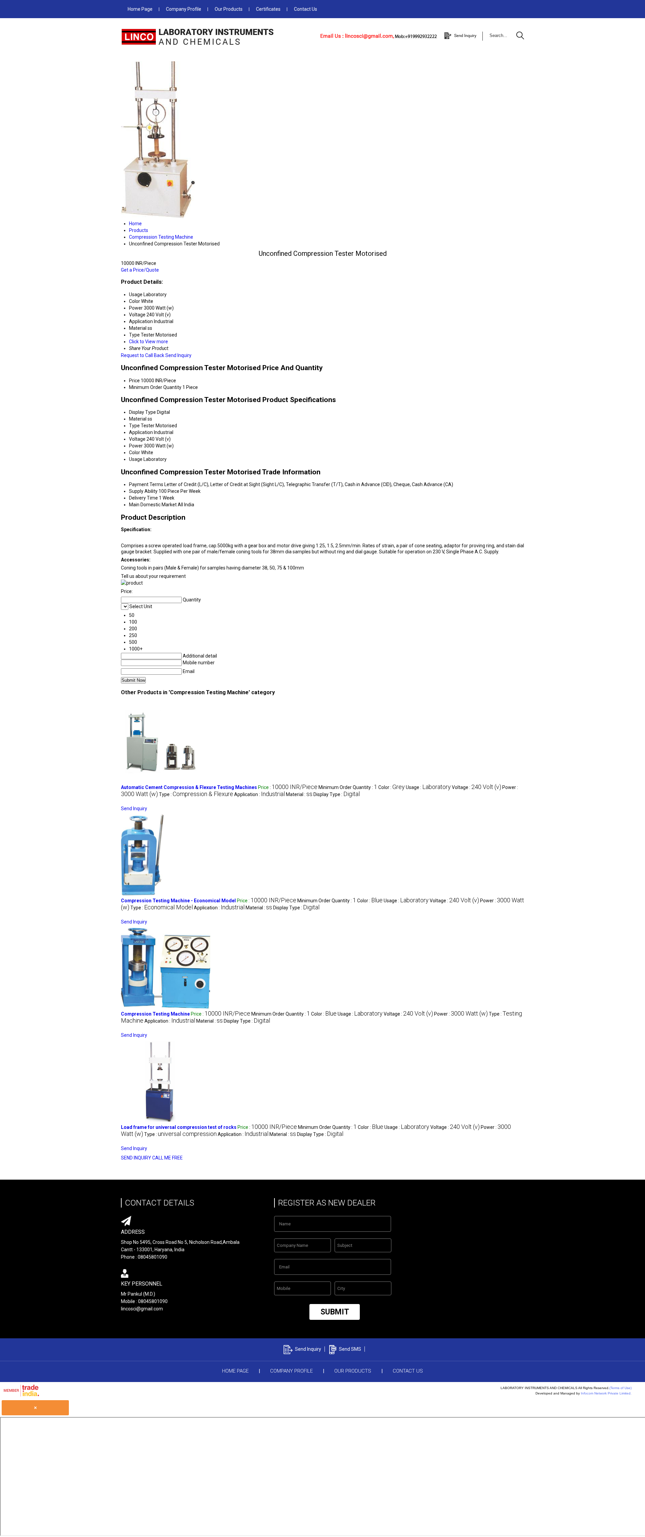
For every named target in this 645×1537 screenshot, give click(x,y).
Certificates (268, 9)
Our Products (229, 9)
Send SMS (350, 1349)
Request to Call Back (142, 355)
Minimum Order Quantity (155, 387)
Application (141, 432)
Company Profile (183, 9)
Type (134, 425)
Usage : (428, 787)
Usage (135, 459)
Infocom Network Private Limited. (606, 1393)
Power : (461, 1014)
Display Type (142, 412)
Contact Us (305, 9)
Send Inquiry (178, 355)
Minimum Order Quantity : (347, 787)
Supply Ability (143, 491)
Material (137, 419)
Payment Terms (146, 484)
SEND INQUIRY (136, 1157)
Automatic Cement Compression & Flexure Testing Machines (189, 787)
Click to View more (148, 341)
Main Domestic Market (153, 504)
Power (136, 445)
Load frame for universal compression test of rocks (178, 1127)
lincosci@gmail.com (142, 1308)
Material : (299, 794)
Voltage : (476, 787)
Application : (259, 794)
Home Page (140, 9)
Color (134, 452)
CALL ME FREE (167, 1157)
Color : (391, 787)
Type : (196, 794)
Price (134, 380)
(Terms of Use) (620, 1388)
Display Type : (336, 794)
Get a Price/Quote (140, 270)
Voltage (137, 439)
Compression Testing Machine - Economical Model (178, 900)
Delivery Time (143, 498)
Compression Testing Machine (155, 1014)
